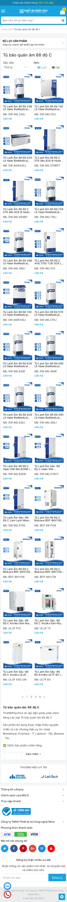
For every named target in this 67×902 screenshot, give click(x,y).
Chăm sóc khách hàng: (33, 2)
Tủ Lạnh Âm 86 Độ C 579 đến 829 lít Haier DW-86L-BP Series (16, 210)
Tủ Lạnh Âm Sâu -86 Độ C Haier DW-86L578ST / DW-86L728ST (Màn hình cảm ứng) (47, 467)
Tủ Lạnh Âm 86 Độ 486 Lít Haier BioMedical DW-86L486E (48, 365)
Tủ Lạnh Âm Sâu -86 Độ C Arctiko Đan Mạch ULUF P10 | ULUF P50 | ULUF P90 (17, 622)
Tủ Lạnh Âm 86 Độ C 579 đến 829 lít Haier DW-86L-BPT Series (47, 159)
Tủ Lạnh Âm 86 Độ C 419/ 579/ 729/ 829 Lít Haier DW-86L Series (48, 262)
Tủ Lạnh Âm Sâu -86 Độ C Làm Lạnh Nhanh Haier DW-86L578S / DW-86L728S (17, 519)
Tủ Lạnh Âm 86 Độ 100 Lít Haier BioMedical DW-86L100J (48, 108)
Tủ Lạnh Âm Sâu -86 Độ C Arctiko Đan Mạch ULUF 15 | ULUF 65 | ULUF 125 (49, 622)
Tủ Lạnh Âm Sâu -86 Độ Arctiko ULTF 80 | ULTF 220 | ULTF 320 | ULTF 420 (48, 673)
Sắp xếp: (8, 62)
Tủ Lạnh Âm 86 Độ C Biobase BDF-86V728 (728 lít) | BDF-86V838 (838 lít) (48, 570)
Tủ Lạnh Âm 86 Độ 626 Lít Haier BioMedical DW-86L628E (17, 365)
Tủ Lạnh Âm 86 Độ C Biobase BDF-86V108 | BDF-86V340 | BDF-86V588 (48, 519)
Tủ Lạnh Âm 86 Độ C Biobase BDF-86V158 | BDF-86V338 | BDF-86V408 (17, 570)
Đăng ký (57, 877)
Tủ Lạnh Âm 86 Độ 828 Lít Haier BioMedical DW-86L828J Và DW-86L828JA (17, 416)
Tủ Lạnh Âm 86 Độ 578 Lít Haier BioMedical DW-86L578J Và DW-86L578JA (48, 313)
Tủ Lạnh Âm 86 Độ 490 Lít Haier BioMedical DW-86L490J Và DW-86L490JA (48, 416)
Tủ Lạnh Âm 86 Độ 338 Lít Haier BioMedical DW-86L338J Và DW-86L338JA (17, 108)
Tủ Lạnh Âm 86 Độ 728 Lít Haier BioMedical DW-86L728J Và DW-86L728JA (48, 210)
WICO (41, 898)
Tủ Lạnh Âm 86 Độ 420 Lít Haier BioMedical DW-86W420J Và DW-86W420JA (17, 159)
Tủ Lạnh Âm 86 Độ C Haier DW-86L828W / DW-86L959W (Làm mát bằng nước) (16, 467)
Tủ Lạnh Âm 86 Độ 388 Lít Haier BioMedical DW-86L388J (17, 262)
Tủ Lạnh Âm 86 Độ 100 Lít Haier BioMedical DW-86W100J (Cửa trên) (17, 313)
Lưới (43, 67)
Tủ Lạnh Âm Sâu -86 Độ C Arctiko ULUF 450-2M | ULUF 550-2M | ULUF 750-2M (16, 673)
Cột (57, 67)
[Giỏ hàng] (61, 12)
